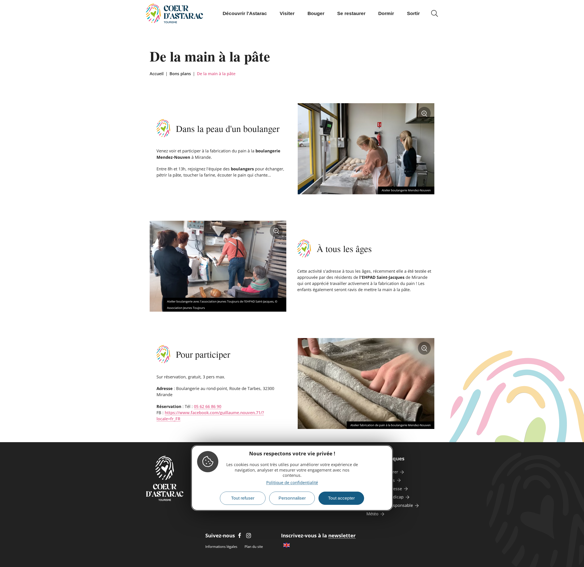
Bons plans (180, 73)
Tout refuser (242, 498)
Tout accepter (341, 498)
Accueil (157, 73)
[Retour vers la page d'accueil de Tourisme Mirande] (174, 13)
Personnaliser (292, 498)
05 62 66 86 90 (207, 406)
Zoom (426, 115)
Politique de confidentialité (292, 482)
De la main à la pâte (216, 73)
